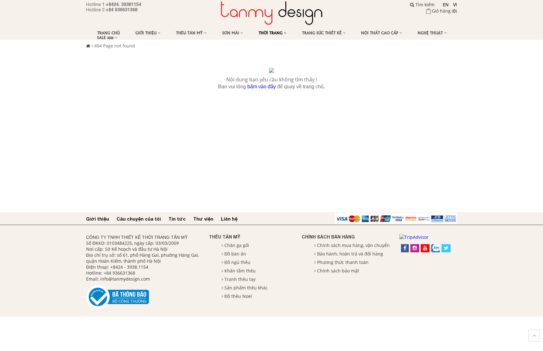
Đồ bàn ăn (235, 254)
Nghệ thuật (431, 32)
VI (455, 5)
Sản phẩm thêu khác (246, 288)
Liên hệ (229, 219)
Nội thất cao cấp (380, 32)
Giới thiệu (146, 32)
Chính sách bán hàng (328, 236)
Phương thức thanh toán (343, 262)
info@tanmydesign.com (125, 279)
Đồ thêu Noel (238, 296)
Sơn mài (231, 32)
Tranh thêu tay (239, 279)
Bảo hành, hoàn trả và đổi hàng (350, 254)
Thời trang (271, 32)
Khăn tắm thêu (240, 271)
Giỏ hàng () (444, 11)
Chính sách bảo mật (338, 271)
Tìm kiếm (424, 5)
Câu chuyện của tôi (139, 219)
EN (446, 5)
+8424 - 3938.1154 (129, 267)
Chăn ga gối (236, 245)
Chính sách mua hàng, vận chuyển (353, 245)
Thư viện (203, 219)
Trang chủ (108, 32)
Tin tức (177, 219)
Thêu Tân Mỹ (190, 32)
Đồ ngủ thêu (237, 262)
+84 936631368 (121, 9)
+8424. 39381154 (123, 4)
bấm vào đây (261, 86)
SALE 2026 (106, 37)
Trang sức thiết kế (322, 32)
